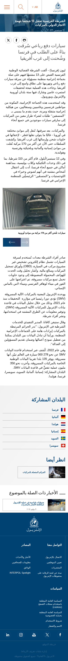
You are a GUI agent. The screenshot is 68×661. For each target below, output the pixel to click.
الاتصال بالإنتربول (54, 557)
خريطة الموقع (49, 644)
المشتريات (56, 567)
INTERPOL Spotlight (20, 573)
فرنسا (55, 409)
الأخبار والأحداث (23, 557)
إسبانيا (54, 431)
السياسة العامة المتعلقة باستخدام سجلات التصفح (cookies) (50, 603)
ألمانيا (55, 417)
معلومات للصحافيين (21, 562)
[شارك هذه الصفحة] (16, 40)
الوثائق (27, 567)
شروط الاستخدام (54, 620)
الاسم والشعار (55, 626)
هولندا (55, 424)
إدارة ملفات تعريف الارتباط (34, 651)
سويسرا (54, 445)
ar (36, 7)
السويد (54, 438)
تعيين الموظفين (54, 562)
